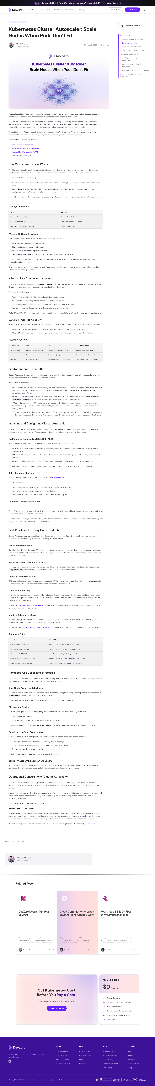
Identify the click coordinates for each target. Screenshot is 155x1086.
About (129, 1051)
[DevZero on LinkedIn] (10, 1061)
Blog (81, 1059)
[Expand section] (120, 50)
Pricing (81, 10)
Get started (132, 10)
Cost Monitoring (62, 1051)
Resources (45, 10)
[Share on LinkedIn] (18, 841)
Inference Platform (63, 1064)
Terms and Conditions (41, 1080)
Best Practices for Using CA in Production (133, 65)
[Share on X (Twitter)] (13, 841)
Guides (82, 1064)
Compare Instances (110, 1064)
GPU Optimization (63, 1059)
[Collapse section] (120, 39)
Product (32, 10)
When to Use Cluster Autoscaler (134, 50)
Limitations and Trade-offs (130, 54)
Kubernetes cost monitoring (37, 627)
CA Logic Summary (129, 43)
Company (70, 10)
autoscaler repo (57, 477)
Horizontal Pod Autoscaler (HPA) (26, 148)
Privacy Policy (59, 1080)
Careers (130, 1055)
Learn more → (91, 824)
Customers (58, 10)
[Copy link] (23, 841)
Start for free (55, 1008)
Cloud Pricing (108, 1059)
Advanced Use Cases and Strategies (135, 70)
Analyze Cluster (109, 1051)
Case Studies (84, 1051)
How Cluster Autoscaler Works (133, 39)
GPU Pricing (107, 1068)
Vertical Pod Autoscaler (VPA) (25, 152)
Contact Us (131, 1059)
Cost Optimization (63, 1055)
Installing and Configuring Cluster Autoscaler (134, 59)
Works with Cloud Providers (132, 47)
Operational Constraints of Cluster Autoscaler (133, 75)
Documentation (85, 1055)
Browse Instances (110, 1055)
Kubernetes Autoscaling (22, 145)
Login (144, 10)
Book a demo (115, 10)
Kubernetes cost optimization (33, 605)
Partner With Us (133, 1064)
